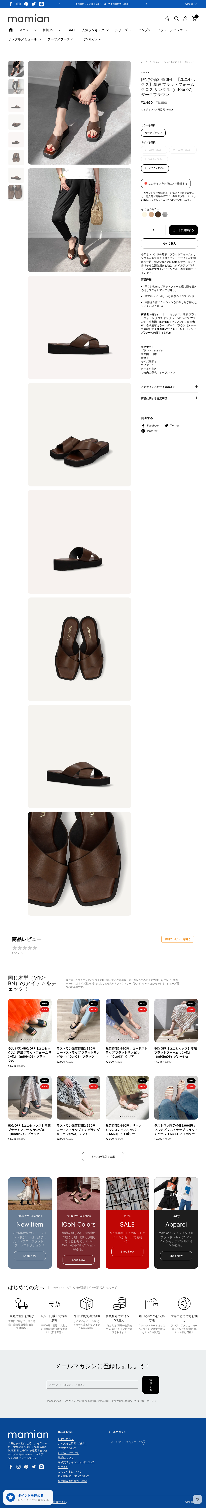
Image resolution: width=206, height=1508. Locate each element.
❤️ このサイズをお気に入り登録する (165, 183)
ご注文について (67, 1448)
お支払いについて (68, 1452)
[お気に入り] (167, 18)
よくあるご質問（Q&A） (72, 1443)
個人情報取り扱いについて (73, 1476)
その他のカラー (150, 209)
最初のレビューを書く (178, 939)
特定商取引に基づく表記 (72, 1480)
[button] (176, 18)
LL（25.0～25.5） (155, 168)
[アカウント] (185, 18)
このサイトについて (69, 1471)
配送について (66, 1457)
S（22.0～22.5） (154, 149)
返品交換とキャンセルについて (76, 1462)
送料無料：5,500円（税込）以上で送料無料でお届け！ (102, 4)
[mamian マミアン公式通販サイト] (28, 18)
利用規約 (63, 1466)
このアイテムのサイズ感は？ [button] (158, 386)
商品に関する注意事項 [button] (154, 398)
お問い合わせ (66, 1438)
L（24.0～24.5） (154, 159)
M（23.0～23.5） (183, 149)
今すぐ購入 (169, 243)
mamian (145, 72)
